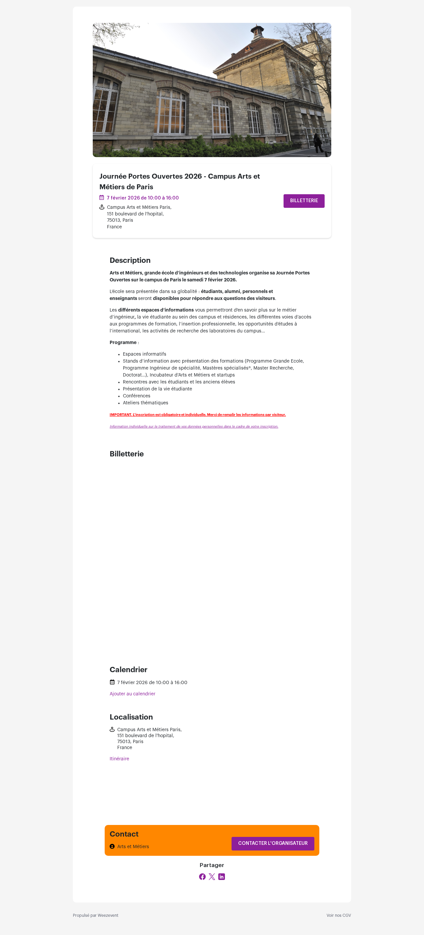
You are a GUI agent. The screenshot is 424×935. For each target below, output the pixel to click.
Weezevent (108, 915)
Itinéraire (119, 759)
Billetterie (304, 201)
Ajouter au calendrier (132, 694)
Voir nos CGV (339, 915)
